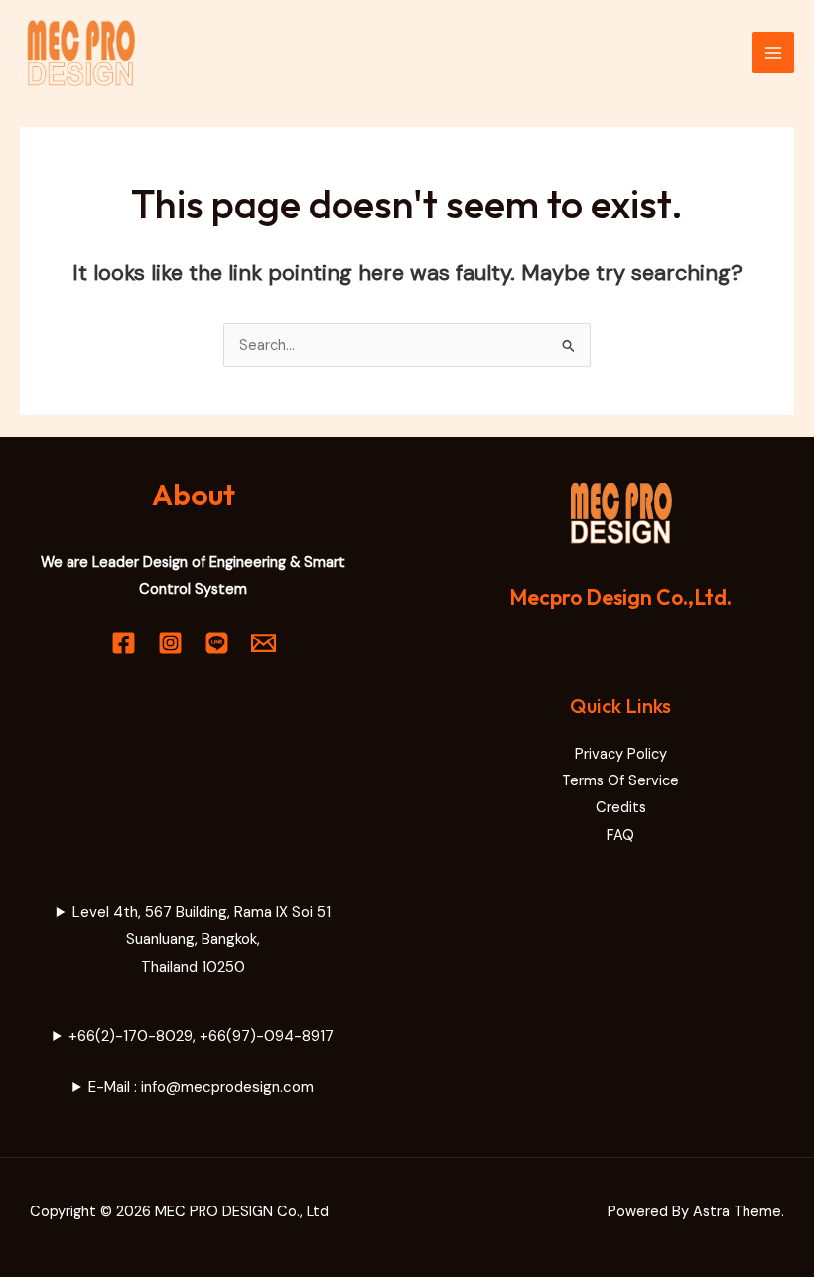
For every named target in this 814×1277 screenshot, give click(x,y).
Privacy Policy (621, 754)
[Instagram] (170, 643)
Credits (621, 807)
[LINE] (216, 643)
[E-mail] (263, 643)
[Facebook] (123, 643)
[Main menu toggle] (773, 52)
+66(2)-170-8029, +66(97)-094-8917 (201, 1036)
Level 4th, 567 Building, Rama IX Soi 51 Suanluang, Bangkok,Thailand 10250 (201, 939)
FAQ (620, 835)
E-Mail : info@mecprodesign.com (201, 1087)
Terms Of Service (620, 781)
